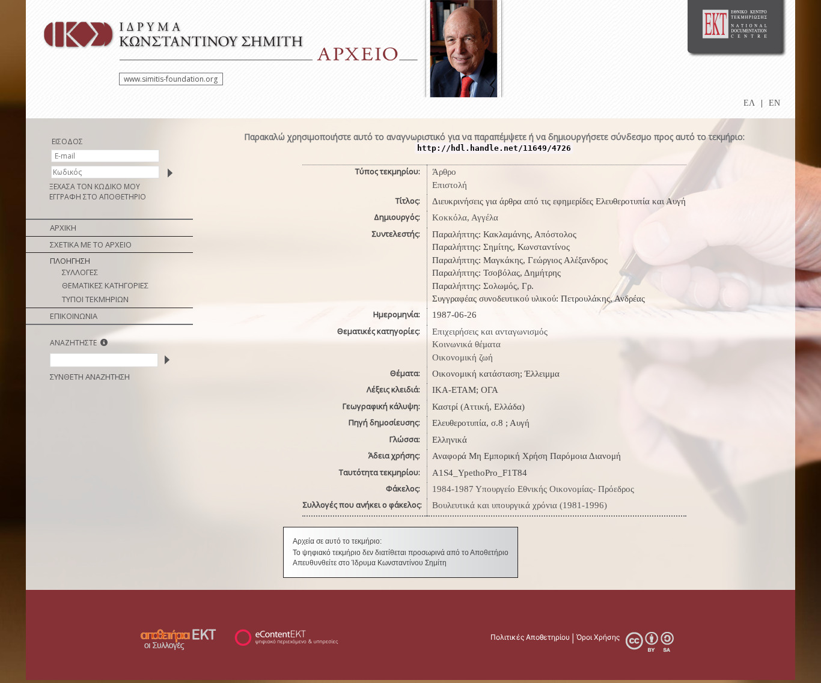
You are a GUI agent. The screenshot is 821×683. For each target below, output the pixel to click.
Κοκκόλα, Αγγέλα (465, 217)
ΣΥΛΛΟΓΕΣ (80, 272)
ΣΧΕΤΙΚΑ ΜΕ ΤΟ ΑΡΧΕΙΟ (91, 244)
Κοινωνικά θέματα (466, 344)
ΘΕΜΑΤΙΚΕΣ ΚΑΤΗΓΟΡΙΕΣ (105, 285)
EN (774, 103)
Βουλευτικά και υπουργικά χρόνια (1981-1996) (519, 505)
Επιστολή (449, 185)
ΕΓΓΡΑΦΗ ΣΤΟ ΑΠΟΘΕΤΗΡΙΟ (97, 197)
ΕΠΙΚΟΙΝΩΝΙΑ (73, 316)
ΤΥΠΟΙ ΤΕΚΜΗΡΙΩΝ (95, 299)
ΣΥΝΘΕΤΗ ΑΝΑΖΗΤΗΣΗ (90, 376)
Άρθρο (444, 172)
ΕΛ (749, 103)
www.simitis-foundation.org (171, 79)
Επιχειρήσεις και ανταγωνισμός (490, 331)
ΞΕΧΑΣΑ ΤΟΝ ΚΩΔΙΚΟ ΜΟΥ (94, 186)
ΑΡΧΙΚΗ (63, 227)
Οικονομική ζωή (462, 357)
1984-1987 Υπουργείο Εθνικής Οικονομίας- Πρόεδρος (533, 489)
